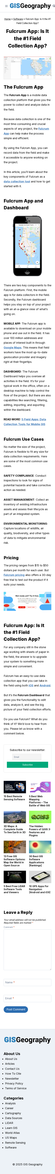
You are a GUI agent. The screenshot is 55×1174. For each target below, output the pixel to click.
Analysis (10, 1103)
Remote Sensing (15, 1142)
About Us (11, 1058)
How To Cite (13, 1073)
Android (45, 685)
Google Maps (12, 347)
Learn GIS (11, 1128)
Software (18, 19)
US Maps (11, 1137)
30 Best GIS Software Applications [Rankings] (36, 861)
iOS (31, 685)
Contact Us (12, 1068)
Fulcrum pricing (14, 575)
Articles (10, 1063)
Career (9, 1108)
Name (10, 982)
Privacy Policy (14, 1083)
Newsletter (12, 1078)
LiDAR (9, 1123)
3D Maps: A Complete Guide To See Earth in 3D (15, 829)
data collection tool (17, 181)
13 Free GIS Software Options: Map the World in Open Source (14, 861)
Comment (9, 927)
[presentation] (15, 787)
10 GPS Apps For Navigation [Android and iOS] (39, 889)
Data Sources (13, 1118)
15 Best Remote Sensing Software (14, 798)
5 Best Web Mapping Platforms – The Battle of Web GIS (39, 801)
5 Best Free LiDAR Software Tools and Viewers (14, 889)
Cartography (13, 1113)
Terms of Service (15, 1088)
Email (9, 998)
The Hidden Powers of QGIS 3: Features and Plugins (40, 831)
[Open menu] (6, 6)
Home (7, 19)
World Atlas (12, 1132)
